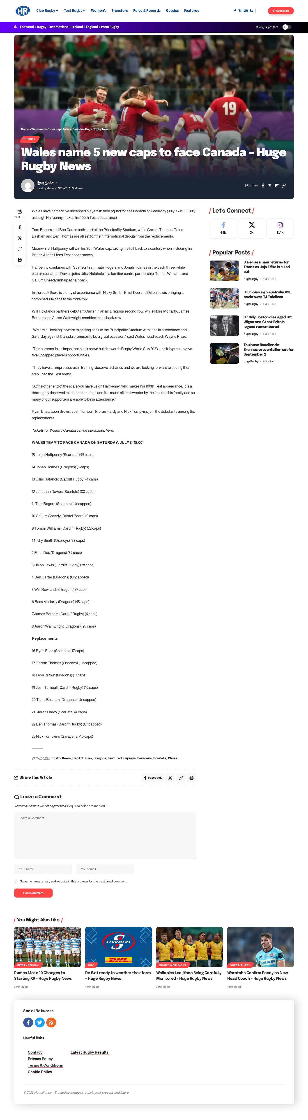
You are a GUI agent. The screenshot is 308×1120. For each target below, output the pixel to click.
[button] (261, 10)
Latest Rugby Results (89, 1052)
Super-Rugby (240, 965)
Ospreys (129, 758)
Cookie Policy (40, 1072)
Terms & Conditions (45, 1065)
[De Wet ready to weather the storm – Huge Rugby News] (118, 947)
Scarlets (159, 758)
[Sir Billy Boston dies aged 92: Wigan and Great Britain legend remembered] (224, 325)
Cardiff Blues (82, 758)
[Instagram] (280, 228)
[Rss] (251, 11)
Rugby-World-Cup (173, 965)
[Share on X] (270, 185)
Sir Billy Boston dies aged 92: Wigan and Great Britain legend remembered (268, 322)
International (59, 27)
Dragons (100, 758)
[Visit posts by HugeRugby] (27, 185)
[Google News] (246, 11)
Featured (27, 27)
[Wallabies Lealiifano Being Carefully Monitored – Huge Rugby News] (189, 947)
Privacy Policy (40, 1059)
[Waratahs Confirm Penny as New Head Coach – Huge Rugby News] (260, 947)
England (92, 27)
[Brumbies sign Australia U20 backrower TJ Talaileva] (224, 298)
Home (25, 129)
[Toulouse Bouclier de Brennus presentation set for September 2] (224, 353)
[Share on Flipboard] (277, 185)
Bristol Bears (61, 758)
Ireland (77, 27)
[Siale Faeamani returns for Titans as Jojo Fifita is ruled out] (224, 271)
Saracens (144, 758)
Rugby (41, 27)
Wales (172, 758)
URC (91, 965)
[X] (240, 11)
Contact (35, 1052)
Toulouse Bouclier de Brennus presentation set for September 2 (269, 349)
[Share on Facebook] (263, 185)
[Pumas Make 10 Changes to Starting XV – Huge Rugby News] (47, 947)
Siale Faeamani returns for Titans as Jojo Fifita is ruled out (267, 267)
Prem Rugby (110, 27)
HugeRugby (45, 182)
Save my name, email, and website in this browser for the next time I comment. (73, 881)
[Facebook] (235, 11)
